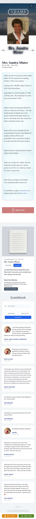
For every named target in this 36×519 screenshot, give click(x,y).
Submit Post (18, 317)
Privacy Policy (13, 511)
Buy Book (17, 265)
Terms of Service (22, 511)
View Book (8, 265)
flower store (22, 193)
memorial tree (24, 190)
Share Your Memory (10, 289)
